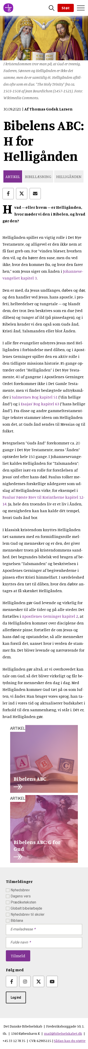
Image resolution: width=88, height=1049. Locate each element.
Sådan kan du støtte (70, 1040)
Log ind (16, 997)
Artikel (12, 176)
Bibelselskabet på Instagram (25, 981)
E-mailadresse (21, 929)
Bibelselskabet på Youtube (52, 981)
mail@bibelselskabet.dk (63, 1033)
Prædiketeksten (23, 902)
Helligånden (68, 176)
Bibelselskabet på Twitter (38, 981)
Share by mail (35, 193)
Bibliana (17, 920)
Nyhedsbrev (20, 890)
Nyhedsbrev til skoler (27, 914)
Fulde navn (19, 942)
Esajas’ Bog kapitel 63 (40, 403)
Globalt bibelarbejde (26, 908)
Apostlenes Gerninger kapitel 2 (50, 616)
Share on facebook (8, 193)
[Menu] (81, 8)
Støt (66, 7)
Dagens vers (21, 896)
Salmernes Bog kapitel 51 (35, 396)
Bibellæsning (38, 176)
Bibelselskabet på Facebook (11, 981)
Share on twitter (21, 193)
